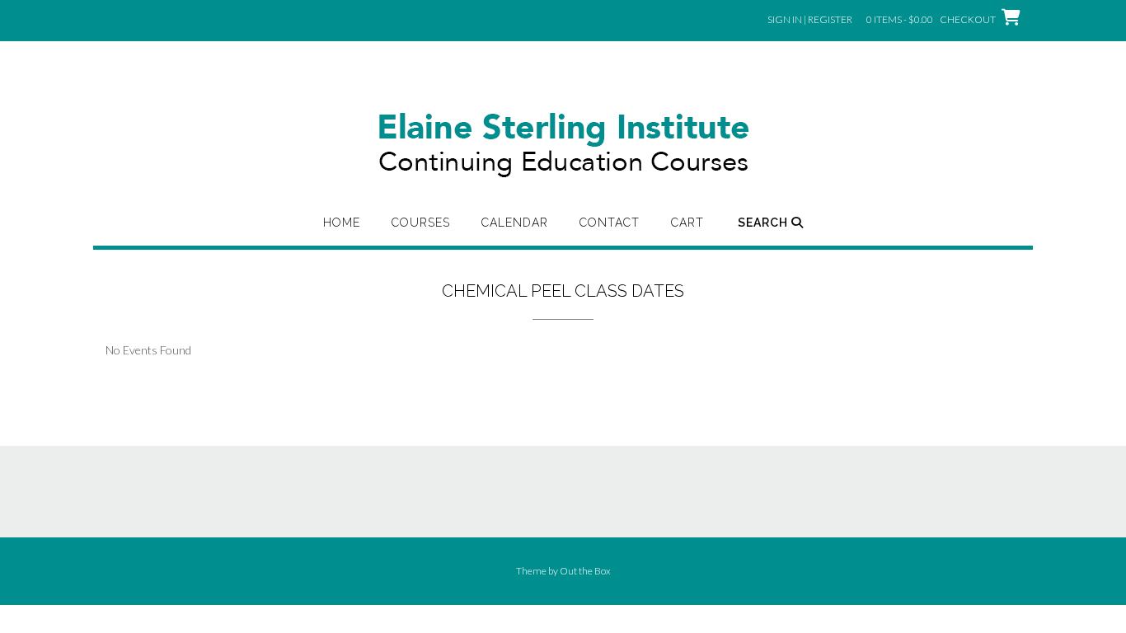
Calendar (514, 222)
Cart (687, 222)
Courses (421, 222)
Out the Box (585, 571)
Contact (609, 222)
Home (341, 222)
